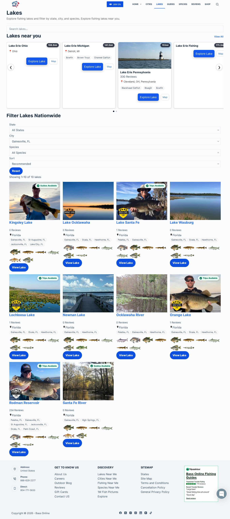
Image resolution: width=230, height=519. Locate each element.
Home (135, 4)
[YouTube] (145, 513)
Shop (207, 4)
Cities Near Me (107, 478)
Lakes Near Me (107, 474)
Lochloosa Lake (22, 315)
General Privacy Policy (155, 492)
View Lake (19, 267)
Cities (149, 4)
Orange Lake (180, 315)
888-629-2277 (28, 480)
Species (183, 4)
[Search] (217, 4)
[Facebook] (120, 513)
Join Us (117, 4)
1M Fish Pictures (108, 492)
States (145, 474)
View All (218, 36)
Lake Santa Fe (127, 222)
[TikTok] (151, 513)
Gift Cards (61, 492)
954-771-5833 (27, 490)
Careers (59, 478)
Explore (102, 496)
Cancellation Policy (153, 487)
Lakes (159, 4)
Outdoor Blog (63, 483)
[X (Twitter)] (125, 513)
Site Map (146, 478)
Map (53, 61)
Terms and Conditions (155, 483)
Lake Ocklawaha (76, 222)
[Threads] (135, 513)
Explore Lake (36, 61)
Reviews (196, 4)
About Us (61, 474)
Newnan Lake (74, 315)
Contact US (62, 496)
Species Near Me (108, 487)
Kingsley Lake (20, 222)
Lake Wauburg (182, 222)
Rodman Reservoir (24, 403)
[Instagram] (130, 513)
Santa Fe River (74, 403)
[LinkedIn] (140, 513)
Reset (16, 171)
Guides (171, 4)
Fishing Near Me (108, 483)
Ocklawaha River (130, 315)
